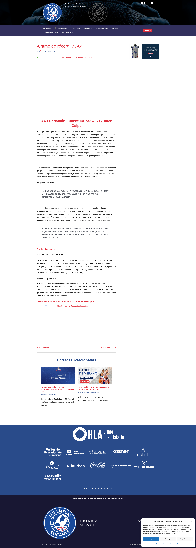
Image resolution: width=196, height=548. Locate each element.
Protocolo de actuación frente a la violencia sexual (98, 499)
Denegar (168, 539)
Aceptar (151, 539)
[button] (192, 521)
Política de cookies (157, 544)
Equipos (87, 28)
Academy (115, 28)
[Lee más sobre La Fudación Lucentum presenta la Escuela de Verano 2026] (95, 375)
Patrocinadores (102, 28)
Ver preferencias (185, 539)
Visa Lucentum (67, 33)
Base (38, 51)
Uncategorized (94, 392)
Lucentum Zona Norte (50, 33)
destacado (52, 394)
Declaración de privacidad (170, 544)
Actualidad (47, 28)
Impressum (182, 544)
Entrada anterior (44, 347)
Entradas (76, 28)
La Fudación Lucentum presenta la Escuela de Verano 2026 (93, 388)
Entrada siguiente (107, 347)
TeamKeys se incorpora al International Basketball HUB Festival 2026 (58, 389)
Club (46, 394)
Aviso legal (133, 544)
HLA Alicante (62, 28)
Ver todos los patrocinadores (98, 488)
